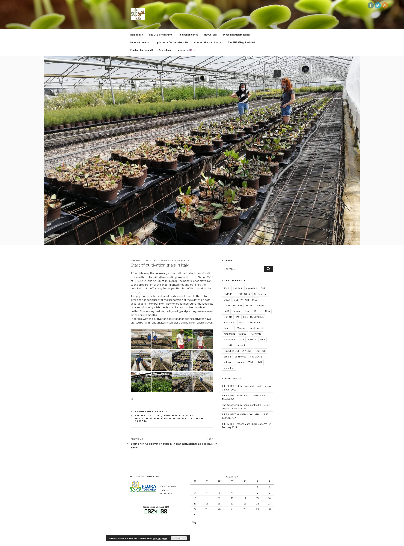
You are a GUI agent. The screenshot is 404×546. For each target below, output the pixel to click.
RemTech (260, 351)
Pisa (262, 339)
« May (193, 522)
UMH (259, 362)
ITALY (185, 416)
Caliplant (237, 288)
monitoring (229, 334)
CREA (227, 299)
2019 (226, 288)
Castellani (251, 288)
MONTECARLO (143, 418)
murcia (243, 334)
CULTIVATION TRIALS (148, 416)
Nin (242, 339)
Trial (250, 362)
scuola (227, 356)
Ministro (241, 328)
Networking (230, 339)
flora (167, 416)
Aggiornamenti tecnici (151, 411)
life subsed (229, 322)
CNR (263, 288)
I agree (179, 538)
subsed (201, 418)
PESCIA (158, 418)
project (241, 345)
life (193, 416)
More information (160, 538)
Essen (249, 305)
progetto (228, 345)
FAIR (226, 311)
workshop (229, 368)
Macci (242, 322)
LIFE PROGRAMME (253, 316)
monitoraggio (257, 328)
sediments (240, 356)
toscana (141, 421)
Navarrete (256, 334)
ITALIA (176, 416)
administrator (178, 260)
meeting (228, 328)
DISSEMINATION (233, 305)
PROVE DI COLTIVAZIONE (179, 418)
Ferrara (237, 311)
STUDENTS (256, 356)
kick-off (228, 316)
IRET (256, 311)
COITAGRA (244, 294)
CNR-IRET (229, 294)
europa (260, 305)
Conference (260, 294)
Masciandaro (256, 322)
